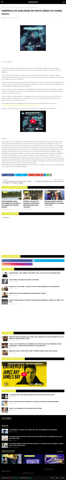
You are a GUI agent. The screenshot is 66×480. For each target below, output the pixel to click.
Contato (62, 478)
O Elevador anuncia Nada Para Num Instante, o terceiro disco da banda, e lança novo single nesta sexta (36, 444)
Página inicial (5, 7)
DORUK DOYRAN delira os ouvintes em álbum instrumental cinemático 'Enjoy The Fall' (36, 301)
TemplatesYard (15, 478)
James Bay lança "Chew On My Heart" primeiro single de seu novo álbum (33, 351)
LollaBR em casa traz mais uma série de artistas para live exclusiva (31, 395)
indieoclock (6, 17)
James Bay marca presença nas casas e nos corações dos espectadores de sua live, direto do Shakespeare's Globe (36, 337)
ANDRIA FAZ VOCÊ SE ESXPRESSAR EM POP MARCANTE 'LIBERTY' (28, 293)
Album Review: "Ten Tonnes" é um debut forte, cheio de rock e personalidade (34, 273)
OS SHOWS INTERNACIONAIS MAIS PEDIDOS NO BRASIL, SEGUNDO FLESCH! (11, 467)
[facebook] (17, 260)
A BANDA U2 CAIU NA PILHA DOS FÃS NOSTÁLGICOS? (53, 466)
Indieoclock (33, 2)
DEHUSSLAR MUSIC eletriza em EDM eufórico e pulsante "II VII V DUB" (54, 203)
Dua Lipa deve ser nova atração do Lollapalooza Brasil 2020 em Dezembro (34, 401)
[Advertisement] (33, 318)
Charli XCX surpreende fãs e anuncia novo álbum (25, 408)
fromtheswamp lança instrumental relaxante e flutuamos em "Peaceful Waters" (11, 204)
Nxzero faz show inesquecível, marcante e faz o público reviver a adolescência (32, 468)
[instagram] (17, 264)
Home (52, 478)
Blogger (30, 478)
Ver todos (60, 451)
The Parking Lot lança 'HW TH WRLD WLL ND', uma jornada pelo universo (33, 429)
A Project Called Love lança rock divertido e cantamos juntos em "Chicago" (31, 204)
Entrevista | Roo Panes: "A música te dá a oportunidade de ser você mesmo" (34, 286)
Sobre (57, 478)
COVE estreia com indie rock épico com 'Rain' (24, 279)
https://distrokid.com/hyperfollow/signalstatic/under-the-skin (20, 105)
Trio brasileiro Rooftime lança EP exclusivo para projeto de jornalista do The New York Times (35, 437)
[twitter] (48, 260)
